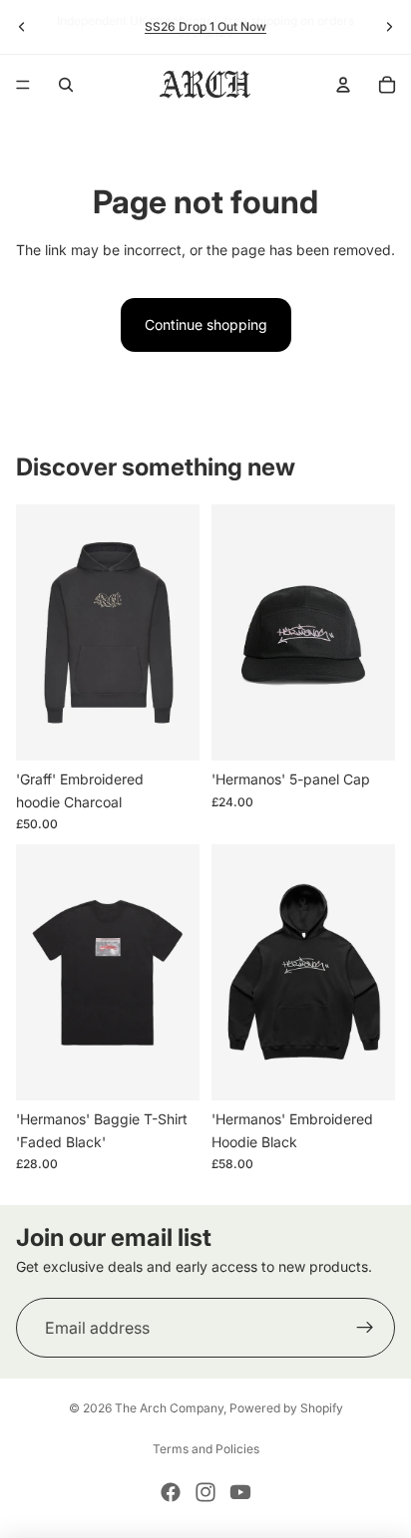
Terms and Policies (206, 1448)
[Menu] (23, 85)
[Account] (343, 85)
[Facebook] (171, 1492)
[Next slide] (389, 27)
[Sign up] (365, 1328)
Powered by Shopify (286, 1407)
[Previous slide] (22, 27)
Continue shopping (206, 324)
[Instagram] (205, 1492)
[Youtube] (240, 1492)
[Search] (66, 85)
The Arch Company (169, 1407)
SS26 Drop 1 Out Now (205, 26)
